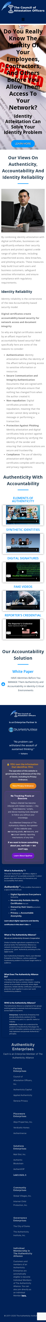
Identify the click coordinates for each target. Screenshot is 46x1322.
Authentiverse (19, 1133)
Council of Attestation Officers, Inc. (22, 1080)
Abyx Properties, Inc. (22, 1122)
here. (24, 1295)
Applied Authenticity (22, 1095)
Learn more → (19, 1175)
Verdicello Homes (21, 1127)
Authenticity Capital (22, 1089)
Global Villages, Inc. (22, 1196)
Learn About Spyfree (23, 856)
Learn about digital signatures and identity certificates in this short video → (21, 922)
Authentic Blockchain (18, 1162)
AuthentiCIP (19, 1169)
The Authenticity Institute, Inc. (21, 1234)
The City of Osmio (21, 1226)
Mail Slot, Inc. (19, 1154)
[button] (23, 19)
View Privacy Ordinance (23, 786)
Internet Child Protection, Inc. (20, 1203)
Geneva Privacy (20, 1101)
